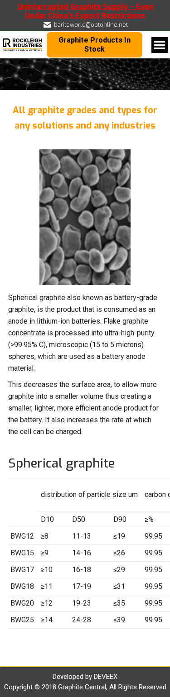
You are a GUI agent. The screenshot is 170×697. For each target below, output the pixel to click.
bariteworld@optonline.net (91, 25)
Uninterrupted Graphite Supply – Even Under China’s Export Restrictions (85, 11)
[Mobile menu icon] (159, 45)
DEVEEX (105, 677)
